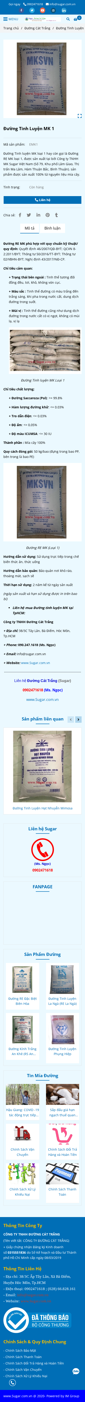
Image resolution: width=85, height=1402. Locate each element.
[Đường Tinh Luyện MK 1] (43, 19)
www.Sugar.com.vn (35, 663)
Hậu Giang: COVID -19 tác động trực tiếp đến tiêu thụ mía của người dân (22, 1113)
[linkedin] (64, 10)
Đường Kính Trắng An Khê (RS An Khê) (22, 1051)
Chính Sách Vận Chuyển (22, 1152)
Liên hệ (44, 200)
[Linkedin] (38, 215)
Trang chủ (11, 28)
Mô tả (29, 228)
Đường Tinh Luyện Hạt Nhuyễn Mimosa (43, 808)
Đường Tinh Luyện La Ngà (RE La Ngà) (62, 1001)
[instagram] (53, 10)
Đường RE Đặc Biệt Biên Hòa (22, 1001)
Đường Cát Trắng (37, 28)
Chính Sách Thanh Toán (62, 1192)
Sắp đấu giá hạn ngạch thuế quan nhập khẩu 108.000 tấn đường (62, 1113)
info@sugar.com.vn (62, 4)
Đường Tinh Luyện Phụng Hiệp (62, 1051)
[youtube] (43, 10)
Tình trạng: (12, 187)
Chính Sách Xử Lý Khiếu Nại (23, 1192)
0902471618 (35, 4)
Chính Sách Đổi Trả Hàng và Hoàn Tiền (62, 1152)
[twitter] (32, 10)
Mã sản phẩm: (14, 144)
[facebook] (21, 10)
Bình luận (52, 228)
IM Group (72, 1396)
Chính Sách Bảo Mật (20, 1350)
